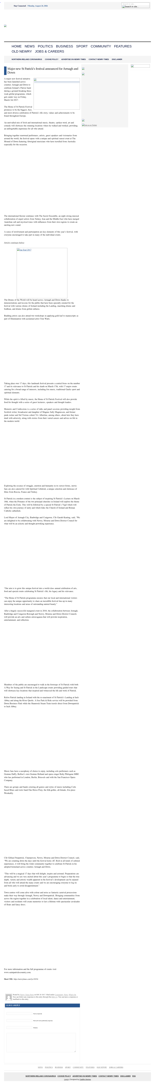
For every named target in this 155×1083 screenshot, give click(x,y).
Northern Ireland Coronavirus (27, 59)
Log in (66, 1079)
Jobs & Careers (49, 51)
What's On (72, 994)
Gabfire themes (85, 1079)
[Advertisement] (21, 17)
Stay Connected (20, 6)
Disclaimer (117, 59)
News (30, 46)
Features (123, 46)
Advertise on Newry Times (73, 59)
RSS (134, 1076)
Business (64, 46)
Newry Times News (27, 994)
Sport (82, 46)
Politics (45, 46)
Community (101, 46)
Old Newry (22, 51)
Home (17, 46)
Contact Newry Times (99, 59)
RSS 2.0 (54, 997)
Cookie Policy (51, 59)
